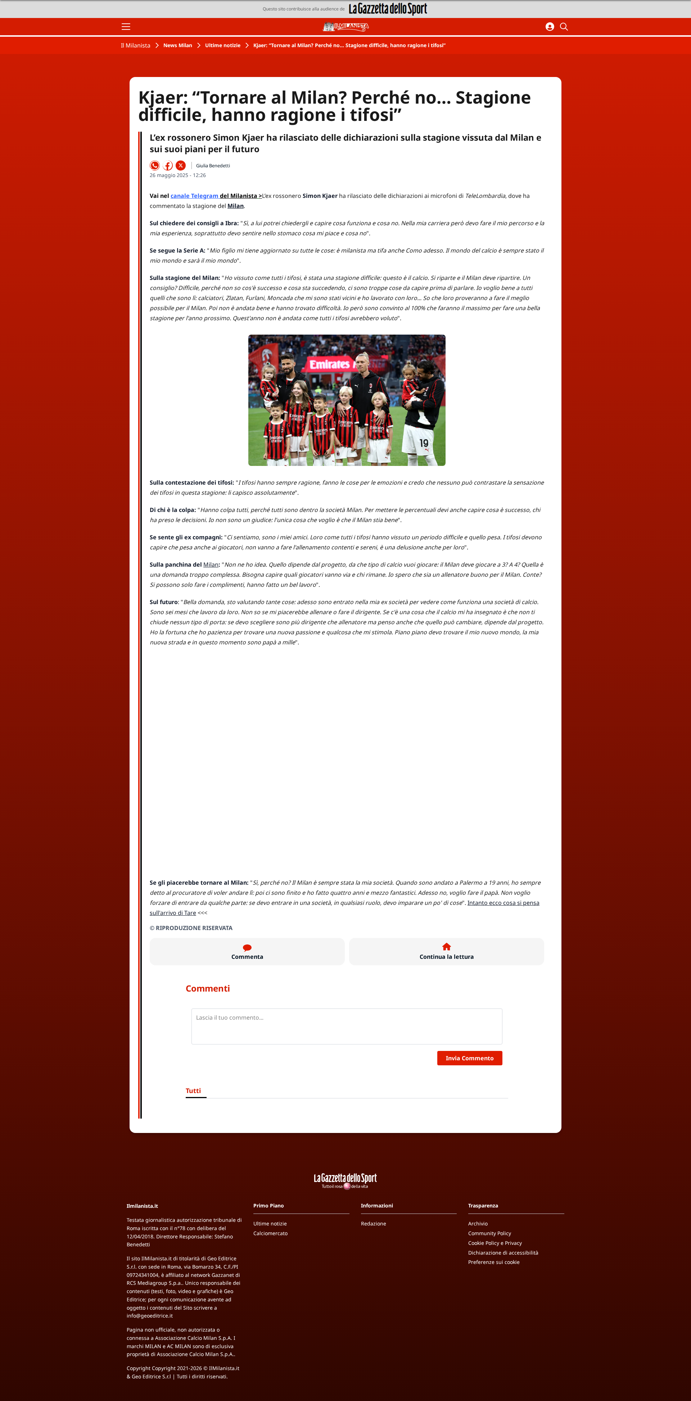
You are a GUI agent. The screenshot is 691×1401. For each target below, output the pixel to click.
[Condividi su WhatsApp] (155, 165)
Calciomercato (270, 1233)
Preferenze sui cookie (494, 1262)
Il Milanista (135, 45)
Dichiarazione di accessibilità (503, 1252)
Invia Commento (470, 1058)
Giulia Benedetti (213, 165)
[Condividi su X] (181, 165)
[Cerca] (565, 27)
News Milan (177, 45)
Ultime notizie (222, 45)
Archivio (478, 1223)
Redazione (373, 1223)
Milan (210, 564)
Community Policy (489, 1233)
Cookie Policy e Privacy (495, 1242)
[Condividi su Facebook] (168, 165)
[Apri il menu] (126, 27)
